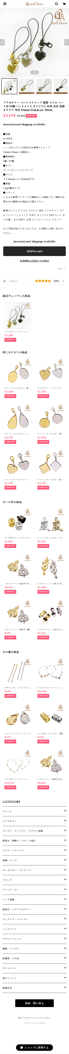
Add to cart (34, 251)
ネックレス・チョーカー (16, 919)
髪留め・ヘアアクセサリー (17, 909)
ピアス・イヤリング (13, 850)
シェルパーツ (10, 929)
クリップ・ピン (11, 889)
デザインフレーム (12, 938)
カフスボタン (10, 821)
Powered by (31, 1023)
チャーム (7, 811)
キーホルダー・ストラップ (17, 870)
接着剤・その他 (11, 958)
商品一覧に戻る (34, 1003)
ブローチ (7, 880)
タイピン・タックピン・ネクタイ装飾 (23, 830)
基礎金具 (7, 987)
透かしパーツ (10, 978)
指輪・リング (10, 860)
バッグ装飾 (8, 899)
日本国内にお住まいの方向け (34, 260)
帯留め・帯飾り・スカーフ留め (19, 840)
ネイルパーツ (10, 968)
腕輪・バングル (11, 948)
